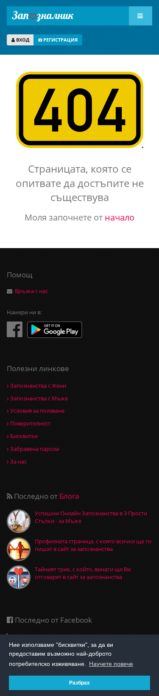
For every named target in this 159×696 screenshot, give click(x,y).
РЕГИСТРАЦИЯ (60, 39)
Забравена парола (34, 449)
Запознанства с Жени (37, 385)
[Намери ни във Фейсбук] (14, 329)
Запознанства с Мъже (38, 398)
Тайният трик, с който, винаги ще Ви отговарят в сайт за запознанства (83, 573)
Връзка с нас (31, 291)
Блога (69, 496)
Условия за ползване (36, 410)
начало (119, 217)
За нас (18, 461)
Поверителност (29, 423)
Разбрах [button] (79, 682)
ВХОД (22, 39)
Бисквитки (23, 436)
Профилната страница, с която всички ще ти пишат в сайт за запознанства (93, 545)
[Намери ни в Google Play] (55, 330)
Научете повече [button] (111, 663)
